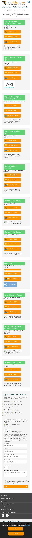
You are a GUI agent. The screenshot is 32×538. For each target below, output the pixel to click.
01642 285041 (13, 239)
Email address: (7, 459)
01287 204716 (13, 32)
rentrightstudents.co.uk (7, 509)
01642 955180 (13, 208)
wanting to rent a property (13, 424)
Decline (16, 533)
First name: (7, 443)
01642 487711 (13, 140)
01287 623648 (12, 105)
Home (3, 10)
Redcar (23, 10)
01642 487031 (13, 302)
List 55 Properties (12, 115)
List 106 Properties (13, 78)
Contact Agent (12, 36)
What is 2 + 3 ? (8, 465)
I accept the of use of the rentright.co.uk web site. (18, 482)
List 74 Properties (12, 312)
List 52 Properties (12, 42)
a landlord (8, 426)
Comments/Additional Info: (11, 470)
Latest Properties (5, 506)
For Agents (3, 501)
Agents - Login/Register (7, 504)
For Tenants (4, 495)
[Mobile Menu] (28, 2)
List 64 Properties (12, 150)
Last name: (6, 449)
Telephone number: (9, 454)
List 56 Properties (12, 249)
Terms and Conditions (19, 481)
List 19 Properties (13, 379)
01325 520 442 (13, 68)
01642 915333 (13, 175)
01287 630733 (12, 369)
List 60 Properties (12, 185)
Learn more (27, 525)
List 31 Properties (13, 218)
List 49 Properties (12, 347)
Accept (15, 528)
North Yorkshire (15, 10)
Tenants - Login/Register (7, 498)
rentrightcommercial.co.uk (8, 512)
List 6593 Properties (13, 279)
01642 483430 (12, 337)
